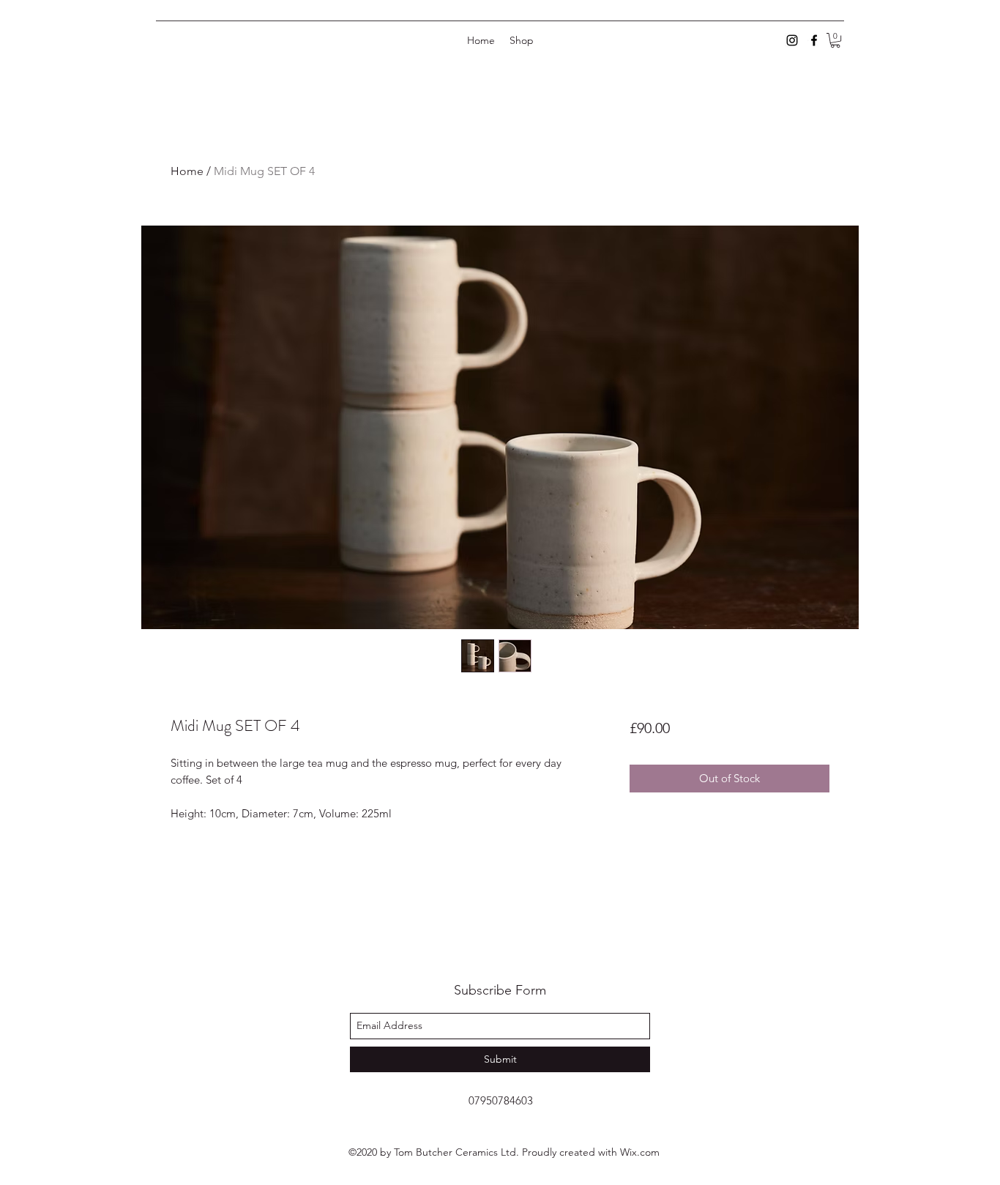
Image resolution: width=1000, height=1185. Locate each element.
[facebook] (814, 40)
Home (187, 171)
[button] (835, 40)
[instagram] (792, 40)
